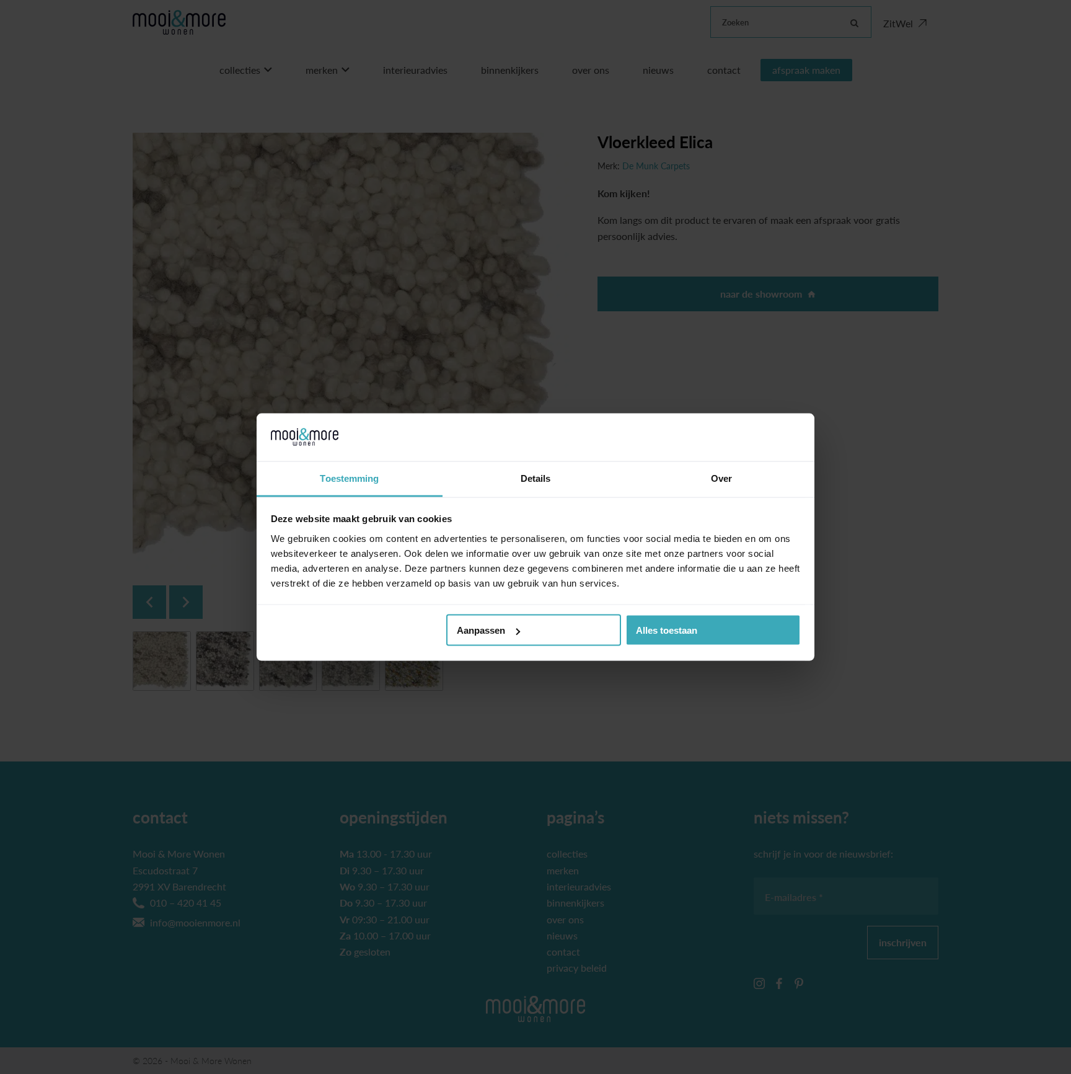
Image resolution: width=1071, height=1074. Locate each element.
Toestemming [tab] (349, 478)
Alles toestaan (666, 630)
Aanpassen (481, 630)
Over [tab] (721, 478)
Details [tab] (536, 478)
